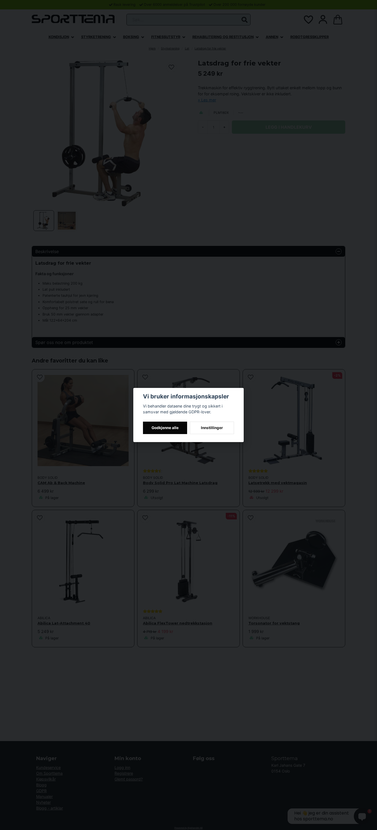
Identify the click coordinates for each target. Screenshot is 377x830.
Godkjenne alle (165, 427)
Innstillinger (212, 427)
